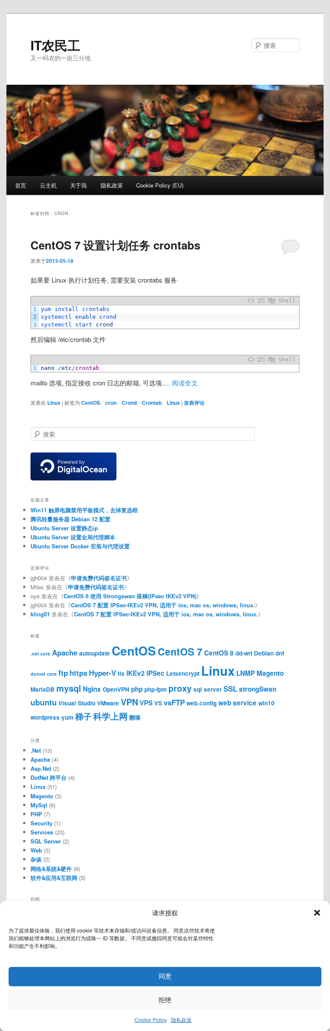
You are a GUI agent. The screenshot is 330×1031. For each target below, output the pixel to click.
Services (42, 832)
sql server (207, 689)
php (137, 689)
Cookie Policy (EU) (159, 185)
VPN (129, 702)
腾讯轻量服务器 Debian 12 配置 (70, 519)
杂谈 (36, 859)
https (78, 673)
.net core (40, 653)
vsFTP (174, 702)
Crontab (152, 402)
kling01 (40, 614)
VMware (108, 703)
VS (158, 703)
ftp (63, 673)
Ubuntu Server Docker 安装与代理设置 (80, 546)
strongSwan (257, 689)
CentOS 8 (219, 653)
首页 (20, 185)
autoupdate (94, 653)
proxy (180, 688)
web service (237, 703)
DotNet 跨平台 (49, 777)
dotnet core (44, 674)
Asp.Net (41, 768)
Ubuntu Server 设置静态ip (64, 528)
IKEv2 (135, 673)
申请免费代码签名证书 (99, 578)
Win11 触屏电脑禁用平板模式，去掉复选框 (84, 510)
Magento (270, 673)
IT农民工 (55, 45)
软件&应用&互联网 (54, 878)
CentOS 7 (180, 651)
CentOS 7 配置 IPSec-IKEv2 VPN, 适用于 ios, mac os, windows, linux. (163, 605)
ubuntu (44, 702)
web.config (201, 703)
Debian (264, 653)
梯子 (83, 716)
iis (121, 673)
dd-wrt (243, 653)
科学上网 (110, 716)
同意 (165, 976)
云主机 (48, 185)
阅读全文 (185, 382)
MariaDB (43, 689)
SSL (230, 688)
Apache (64, 652)
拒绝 (165, 999)
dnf (279, 653)
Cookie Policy (150, 1019)
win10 (266, 703)
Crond (129, 402)
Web (36, 850)
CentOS (90, 402)
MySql (39, 805)
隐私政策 (181, 1019)
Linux (54, 402)
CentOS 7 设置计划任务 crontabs (115, 245)
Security (41, 823)
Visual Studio (76, 703)
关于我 (78, 185)
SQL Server (46, 841)
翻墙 (135, 717)
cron (110, 402)
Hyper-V (102, 673)
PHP (36, 814)
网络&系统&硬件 (51, 869)
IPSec (156, 673)
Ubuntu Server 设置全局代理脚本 (73, 537)
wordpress (45, 717)
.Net (36, 750)
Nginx (92, 689)
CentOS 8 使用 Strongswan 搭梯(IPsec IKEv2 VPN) (130, 596)
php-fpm (155, 689)
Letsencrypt (182, 673)
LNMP (245, 673)
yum (67, 717)
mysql (68, 688)
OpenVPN (116, 689)
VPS (146, 703)
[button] (317, 912)
